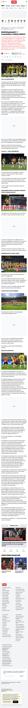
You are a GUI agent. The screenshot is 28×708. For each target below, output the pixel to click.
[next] (26, 566)
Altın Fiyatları (4, 605)
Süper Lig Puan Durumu (7, 636)
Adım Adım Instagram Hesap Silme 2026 (6, 663)
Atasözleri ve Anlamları (6, 644)
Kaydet (21, 676)
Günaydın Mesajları (6, 620)
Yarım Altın (4, 625)
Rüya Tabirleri (18, 620)
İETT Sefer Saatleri (5, 651)
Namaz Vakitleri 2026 (20, 589)
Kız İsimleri (18, 640)
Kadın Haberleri (5, 600)
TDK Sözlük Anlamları (20, 616)
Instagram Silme (19, 609)
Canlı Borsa (18, 587)
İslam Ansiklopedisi (19, 624)
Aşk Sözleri (4, 619)
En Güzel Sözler (19, 634)
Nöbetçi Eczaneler (19, 592)
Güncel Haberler (5, 592)
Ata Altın (4, 627)
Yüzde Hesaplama (6, 657)
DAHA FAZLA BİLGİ (7, 701)
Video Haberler (18, 614)
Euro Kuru (4, 609)
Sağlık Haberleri (5, 598)
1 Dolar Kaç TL (5, 631)
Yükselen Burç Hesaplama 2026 (5, 655)
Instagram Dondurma (20, 607)
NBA (23, 8)
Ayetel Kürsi (4, 616)
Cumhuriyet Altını (5, 628)
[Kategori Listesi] (26, 1)
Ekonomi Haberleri (5, 590)
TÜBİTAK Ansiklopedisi (20, 626)
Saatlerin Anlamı (5, 617)
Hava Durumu (18, 601)
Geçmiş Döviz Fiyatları (6, 658)
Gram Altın (4, 622)
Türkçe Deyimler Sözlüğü (7, 646)
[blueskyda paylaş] (8, 57)
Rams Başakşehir (20, 27)
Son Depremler (18, 600)
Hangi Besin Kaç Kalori (20, 627)
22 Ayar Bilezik (5, 630)
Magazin (23, 5)
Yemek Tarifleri (5, 614)
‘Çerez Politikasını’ (15, 698)
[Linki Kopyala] (21, 57)
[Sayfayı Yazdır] (18, 57)
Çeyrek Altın (4, 624)
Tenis (16, 8)
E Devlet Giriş (18, 597)
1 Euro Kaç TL (4, 633)
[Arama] (1, 1)
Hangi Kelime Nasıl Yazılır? (19, 632)
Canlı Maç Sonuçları (6, 634)
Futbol (7, 8)
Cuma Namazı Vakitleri (20, 590)
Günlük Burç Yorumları (20, 598)
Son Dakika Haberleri (6, 587)
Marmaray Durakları (20, 637)
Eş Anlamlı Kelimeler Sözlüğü (20, 630)
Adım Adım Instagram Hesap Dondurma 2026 (7, 661)
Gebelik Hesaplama (6, 653)
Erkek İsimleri (18, 639)
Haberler (3, 27)
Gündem (8, 5)
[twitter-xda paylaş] (5, 57)
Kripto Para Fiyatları (6, 610)
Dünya (18, 5)
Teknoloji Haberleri (5, 601)
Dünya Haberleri (5, 597)
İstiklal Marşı (18, 593)
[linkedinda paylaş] (10, 57)
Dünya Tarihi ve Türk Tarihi (20, 622)
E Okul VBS (18, 595)
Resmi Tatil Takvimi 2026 (7, 665)
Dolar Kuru (4, 607)
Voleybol (20, 8)
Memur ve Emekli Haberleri (5, 604)
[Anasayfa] (4, 584)
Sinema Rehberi (19, 604)
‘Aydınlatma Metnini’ (7, 699)
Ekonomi (13, 5)
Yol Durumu (18, 603)
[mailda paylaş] (15, 57)
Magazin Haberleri (6, 593)
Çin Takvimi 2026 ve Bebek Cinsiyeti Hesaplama (6, 649)
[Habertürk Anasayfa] (14, 2)
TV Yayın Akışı (18, 606)
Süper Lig (14, 27)
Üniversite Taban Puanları (19, 618)
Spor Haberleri (5, 595)
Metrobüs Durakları (19, 636)
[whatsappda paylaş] (13, 57)
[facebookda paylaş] (2, 57)
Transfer (3, 8)
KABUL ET (16, 701)
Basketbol (11, 8)
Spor (3, 5)
